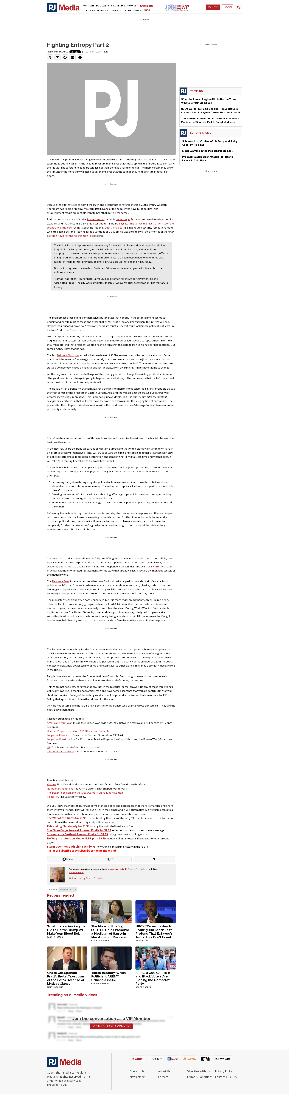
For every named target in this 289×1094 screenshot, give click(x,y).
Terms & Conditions (200, 1077)
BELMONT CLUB (68, 889)
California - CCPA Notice (228, 1077)
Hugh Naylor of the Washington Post (72, 235)
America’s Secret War (59, 723)
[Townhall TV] (147, 5)
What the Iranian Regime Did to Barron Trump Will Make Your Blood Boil (66, 929)
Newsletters (138, 1077)
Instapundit (129, 5)
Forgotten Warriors (58, 739)
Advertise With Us (198, 1071)
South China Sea (113, 227)
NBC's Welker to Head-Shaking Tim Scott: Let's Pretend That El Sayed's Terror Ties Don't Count (154, 931)
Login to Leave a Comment (111, 1026)
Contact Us (137, 1071)
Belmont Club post (68, 355)
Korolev (51, 784)
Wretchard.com (76, 872)
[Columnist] (58, 874)
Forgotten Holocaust (59, 735)
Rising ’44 (52, 796)
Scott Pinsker (143, 987)
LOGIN (228, 7)
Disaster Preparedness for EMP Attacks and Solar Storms (80, 731)
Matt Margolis (55, 987)
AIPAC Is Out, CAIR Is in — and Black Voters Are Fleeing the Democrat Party (154, 978)
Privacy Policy (224, 1071)
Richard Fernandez (57, 52)
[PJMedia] (63, 7)
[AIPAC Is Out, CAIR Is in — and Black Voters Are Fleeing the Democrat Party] (155, 958)
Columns (89, 10)
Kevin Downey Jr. (100, 984)
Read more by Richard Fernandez (87, 878)
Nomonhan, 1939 (57, 788)
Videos (137, 10)
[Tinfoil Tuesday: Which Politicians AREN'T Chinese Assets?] (111, 958)
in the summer (95, 219)
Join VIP (213, 7)
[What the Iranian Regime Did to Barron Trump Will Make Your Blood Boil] (67, 911)
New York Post (60, 581)
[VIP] (147, 10)
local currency (155, 566)
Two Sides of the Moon (60, 751)
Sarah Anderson (55, 937)
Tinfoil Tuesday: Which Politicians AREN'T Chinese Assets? (108, 976)
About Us (164, 1071)
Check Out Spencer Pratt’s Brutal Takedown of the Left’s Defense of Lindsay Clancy (65, 978)
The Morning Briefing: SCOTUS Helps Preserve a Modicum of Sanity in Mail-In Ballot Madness (110, 931)
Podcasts (103, 5)
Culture (125, 10)
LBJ (49, 747)
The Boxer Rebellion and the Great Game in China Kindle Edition (85, 792)
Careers (163, 1077)
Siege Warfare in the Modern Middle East (207, 150)
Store (115, 5)
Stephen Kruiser (100, 941)
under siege (123, 219)
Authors (89, 5)
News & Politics (107, 10)
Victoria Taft (142, 941)
